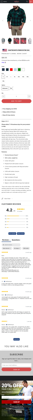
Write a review (21, 233)
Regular (4, 88)
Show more (16, 339)
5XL (3, 81)
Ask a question (12, 233)
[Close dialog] (31, 382)
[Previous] (3, 20)
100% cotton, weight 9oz (11, 158)
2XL (19, 76)
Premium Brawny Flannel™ (11, 155)
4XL (28, 76)
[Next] (30, 20)
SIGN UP (16, 402)
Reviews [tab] (6, 240)
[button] (16, 216)
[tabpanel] (16, 292)
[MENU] (1, 1)
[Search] (27, 1)
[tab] (16, 240)
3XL (23, 76)
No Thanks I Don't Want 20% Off (16, 406)
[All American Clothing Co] (16, 1)
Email (3, 394)
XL (14, 76)
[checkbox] (26, 248)
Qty (2, 93)
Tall (11, 88)
